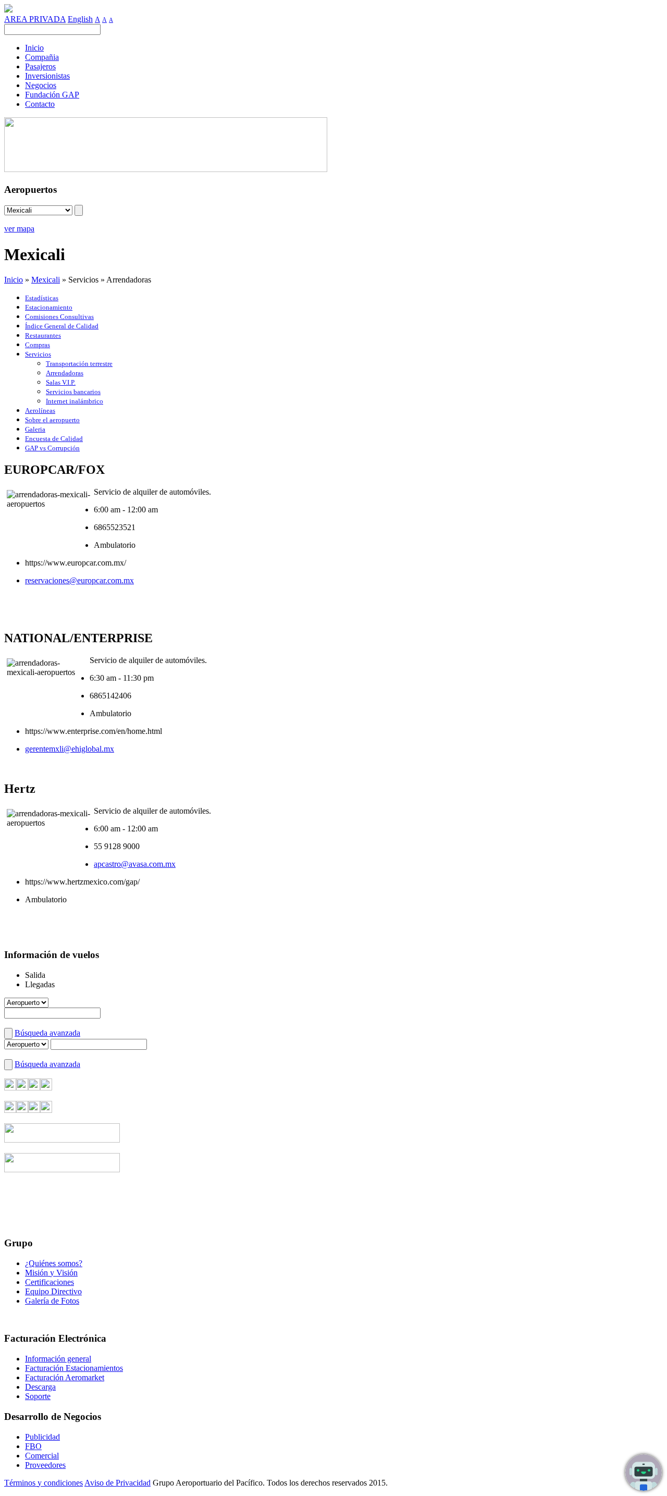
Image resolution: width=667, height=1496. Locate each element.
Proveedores (45, 1465)
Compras (37, 345)
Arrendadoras (64, 373)
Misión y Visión (51, 1272)
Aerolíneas (40, 410)
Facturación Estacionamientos (74, 1368)
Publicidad (42, 1436)
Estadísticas (41, 298)
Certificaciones (49, 1282)
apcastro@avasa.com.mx (135, 864)
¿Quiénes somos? (53, 1263)
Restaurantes (43, 335)
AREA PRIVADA (35, 19)
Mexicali (45, 279)
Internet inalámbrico (74, 401)
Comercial (42, 1455)
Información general (58, 1358)
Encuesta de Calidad (54, 439)
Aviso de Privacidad (117, 1482)
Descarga (40, 1386)
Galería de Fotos (52, 1300)
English (80, 19)
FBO (33, 1446)
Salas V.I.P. (61, 382)
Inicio (13, 279)
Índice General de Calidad (61, 326)
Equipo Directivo (53, 1291)
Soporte (38, 1396)
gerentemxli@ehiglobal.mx (69, 748)
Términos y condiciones (43, 1482)
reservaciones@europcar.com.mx (79, 580)
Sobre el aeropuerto (52, 420)
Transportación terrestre (79, 363)
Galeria (35, 429)
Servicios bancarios (73, 392)
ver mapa (19, 228)
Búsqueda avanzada (47, 1032)
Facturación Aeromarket (64, 1377)
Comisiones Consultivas (59, 317)
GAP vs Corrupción (52, 448)
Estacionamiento (48, 307)
